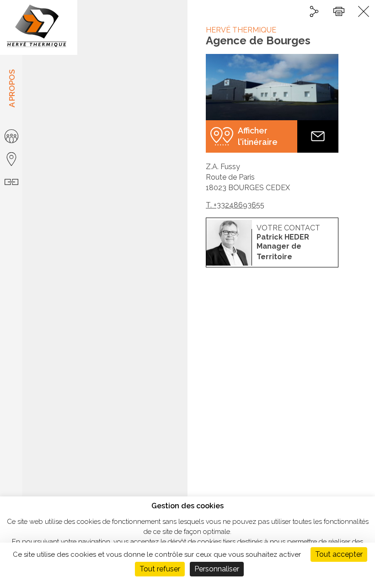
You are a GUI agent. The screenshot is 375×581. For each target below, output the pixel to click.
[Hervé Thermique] (38, 27)
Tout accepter (339, 554)
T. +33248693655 (235, 205)
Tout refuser (159, 569)
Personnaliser (216, 569)
